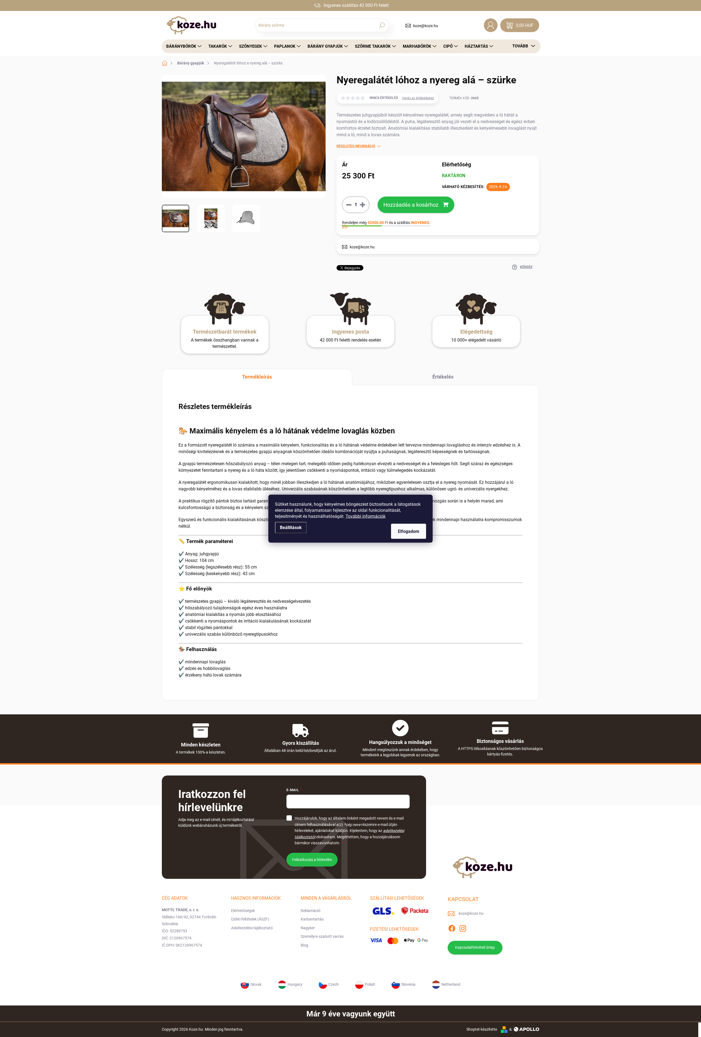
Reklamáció (310, 910)
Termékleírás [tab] (257, 377)
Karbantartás (312, 919)
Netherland (450, 984)
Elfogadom (408, 531)
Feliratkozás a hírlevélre (312, 859)
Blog (304, 945)
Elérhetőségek (243, 910)
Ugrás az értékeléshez (418, 98)
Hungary (295, 984)
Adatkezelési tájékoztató (252, 928)
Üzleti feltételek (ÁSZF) (250, 919)
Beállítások (291, 527)
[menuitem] (182, 46)
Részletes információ (356, 146)
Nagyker (308, 928)
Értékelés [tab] (442, 377)
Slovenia (408, 984)
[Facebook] (452, 927)
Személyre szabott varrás (322, 936)
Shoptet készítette (481, 1029)
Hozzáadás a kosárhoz (410, 204)
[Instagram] (463, 927)
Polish (370, 984)
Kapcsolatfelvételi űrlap (475, 947)
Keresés (382, 25)
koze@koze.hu (425, 26)
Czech (333, 984)
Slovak (256, 984)
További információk (366, 516)
